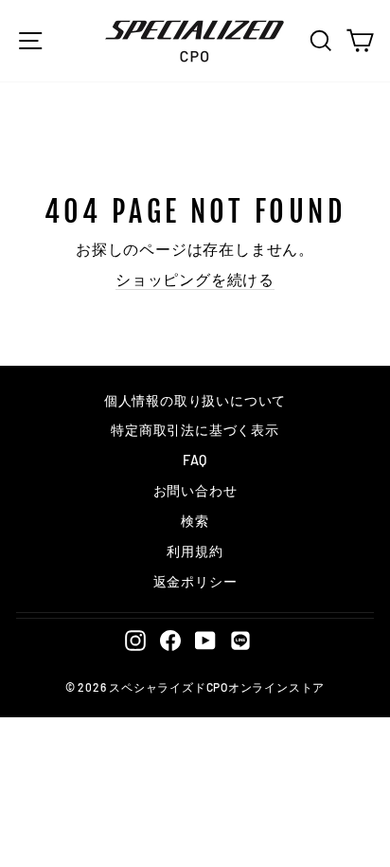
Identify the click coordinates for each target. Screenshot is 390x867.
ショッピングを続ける (195, 279)
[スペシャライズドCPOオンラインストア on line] (240, 639)
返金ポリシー (195, 581)
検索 (195, 521)
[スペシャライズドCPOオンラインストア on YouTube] (205, 639)
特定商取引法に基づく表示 (194, 430)
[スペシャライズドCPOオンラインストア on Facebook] (170, 639)
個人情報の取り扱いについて (195, 400)
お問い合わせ (195, 490)
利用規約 (194, 551)
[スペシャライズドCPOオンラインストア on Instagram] (135, 639)
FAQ (195, 460)
